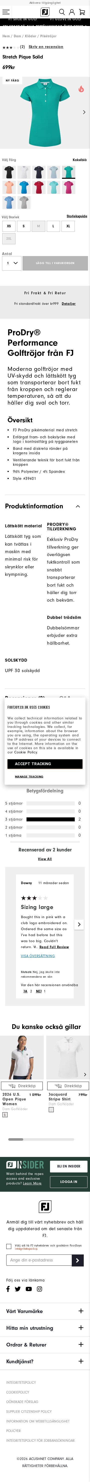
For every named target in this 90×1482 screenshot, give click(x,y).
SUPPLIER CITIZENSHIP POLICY (29, 1412)
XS (9, 226)
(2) (22, 47)
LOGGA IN (68, 1182)
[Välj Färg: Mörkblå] (39, 172)
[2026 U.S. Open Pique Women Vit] (5, 1114)
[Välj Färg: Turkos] (53, 187)
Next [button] (84, 112)
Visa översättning (38, 956)
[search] (62, 12)
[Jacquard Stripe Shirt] (68, 1078)
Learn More (32, 1183)
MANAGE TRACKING (29, 776)
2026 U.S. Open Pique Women (14, 1099)
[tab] (82, 12)
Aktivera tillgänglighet (45, 3)
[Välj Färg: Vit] (24, 172)
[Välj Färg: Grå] (24, 202)
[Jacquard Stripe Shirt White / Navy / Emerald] (51, 1109)
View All (45, 859)
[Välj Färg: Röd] (39, 187)
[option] (45, 117)
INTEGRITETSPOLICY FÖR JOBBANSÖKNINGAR (40, 1441)
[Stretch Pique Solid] (45, 117)
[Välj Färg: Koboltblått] (24, 187)
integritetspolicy (26, 1248)
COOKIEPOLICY (17, 1392)
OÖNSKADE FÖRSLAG (22, 1402)
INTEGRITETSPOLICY (21, 1383)
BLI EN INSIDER (68, 1166)
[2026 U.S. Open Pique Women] (22, 1078)
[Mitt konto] (72, 12)
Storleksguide (77, 216)
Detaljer (69, 304)
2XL (9, 239)
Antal (7, 254)
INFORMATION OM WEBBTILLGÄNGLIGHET (38, 1421)
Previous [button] (5, 112)
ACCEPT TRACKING (33, 763)
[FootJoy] (45, 12)
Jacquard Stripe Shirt (60, 1096)
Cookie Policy (25, 752)
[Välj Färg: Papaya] (9, 187)
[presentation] (25, 697)
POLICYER (13, 1431)
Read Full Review (54, 947)
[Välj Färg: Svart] (9, 172)
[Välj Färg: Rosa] (68, 187)
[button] (6, 12)
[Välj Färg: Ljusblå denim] (53, 172)
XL (68, 226)
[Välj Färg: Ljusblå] (9, 202)
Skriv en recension (46, 47)
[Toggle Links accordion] (45, 1311)
